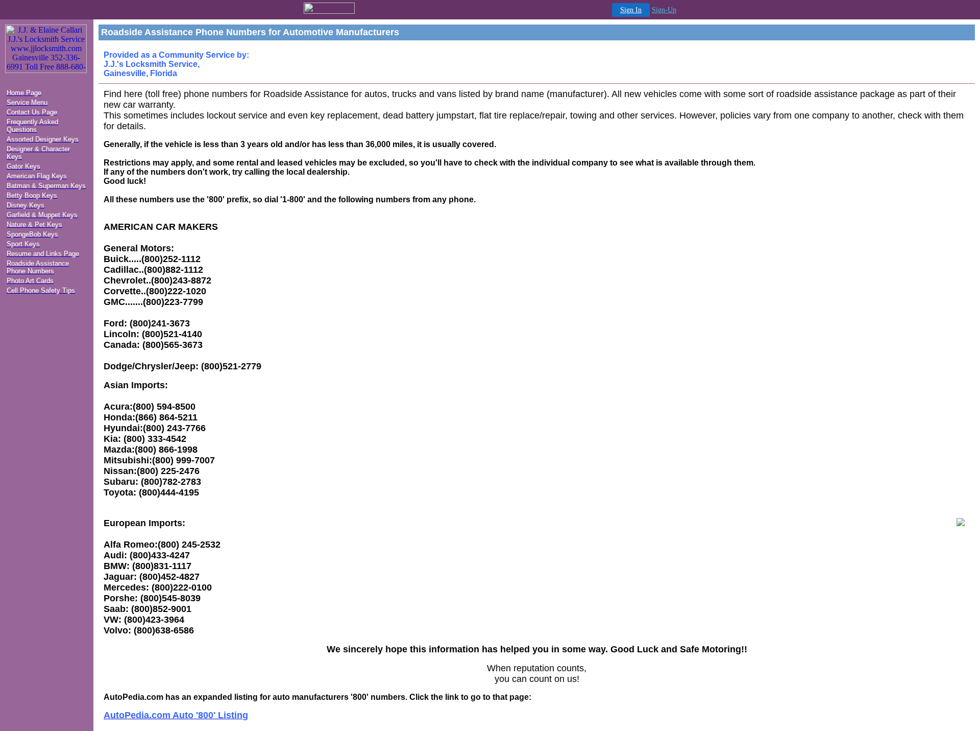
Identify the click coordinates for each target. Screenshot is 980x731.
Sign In (631, 10)
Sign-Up (664, 10)
